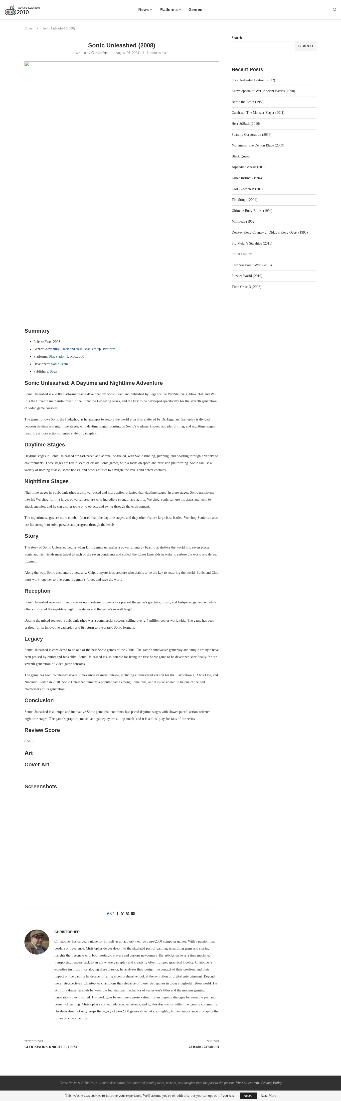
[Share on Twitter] (122, 914)
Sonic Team (59, 364)
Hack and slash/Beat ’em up (81, 349)
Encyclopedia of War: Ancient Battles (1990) (263, 91)
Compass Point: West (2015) (252, 265)
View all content (247, 1083)
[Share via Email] (133, 914)
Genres (195, 9)
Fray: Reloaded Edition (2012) (253, 80)
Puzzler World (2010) (247, 276)
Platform (109, 349)
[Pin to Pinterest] (127, 914)
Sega (53, 371)
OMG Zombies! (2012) (248, 189)
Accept (248, 1096)
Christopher (99, 53)
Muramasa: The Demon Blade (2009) (258, 145)
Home (28, 28)
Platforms (169, 9)
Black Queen (241, 156)
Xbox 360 (77, 356)
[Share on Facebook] (118, 914)
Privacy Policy (271, 1083)
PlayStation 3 (58, 356)
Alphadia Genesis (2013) (249, 167)
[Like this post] (112, 914)
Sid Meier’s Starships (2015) (252, 243)
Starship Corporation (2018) (252, 135)
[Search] (334, 10)
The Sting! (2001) (244, 200)
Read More (268, 1096)
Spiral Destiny (242, 254)
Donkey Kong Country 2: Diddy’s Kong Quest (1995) (270, 232)
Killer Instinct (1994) (247, 178)
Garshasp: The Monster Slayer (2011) (258, 113)
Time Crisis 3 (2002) (246, 287)
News (143, 9)
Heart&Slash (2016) (246, 124)
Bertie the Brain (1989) (248, 102)
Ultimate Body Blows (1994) (252, 211)
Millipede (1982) (244, 221)
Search (237, 38)
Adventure (52, 349)
